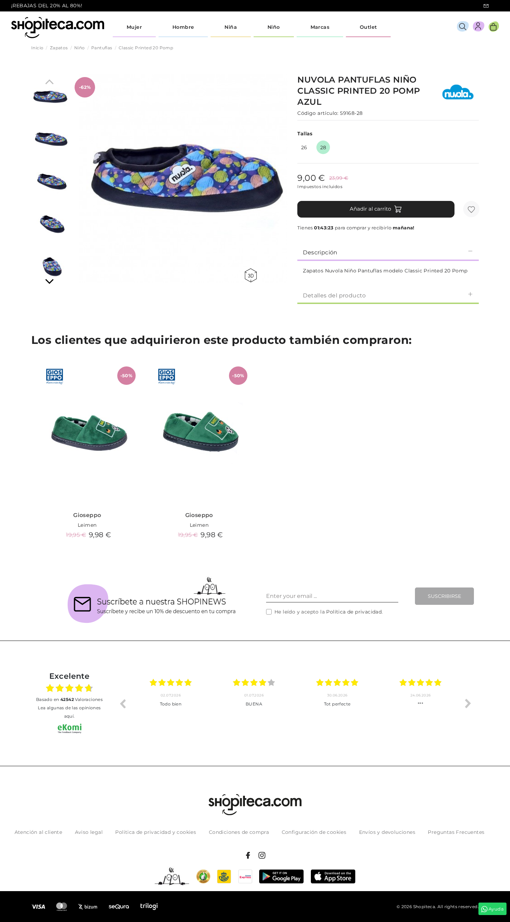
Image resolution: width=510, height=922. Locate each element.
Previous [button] (122, 703)
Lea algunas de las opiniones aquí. (69, 712)
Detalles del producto (334, 295)
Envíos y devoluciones (387, 832)
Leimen (87, 525)
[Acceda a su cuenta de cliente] (478, 27)
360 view (252, 275)
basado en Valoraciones (69, 699)
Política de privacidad (354, 612)
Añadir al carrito (370, 208)
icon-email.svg (486, 6)
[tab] (388, 252)
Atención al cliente (38, 832)
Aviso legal (89, 832)
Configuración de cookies (314, 832)
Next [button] (468, 703)
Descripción (320, 252)
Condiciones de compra (239, 832)
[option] (170, 703)
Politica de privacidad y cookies (155, 832)
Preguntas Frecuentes (456, 832)
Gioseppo (87, 515)
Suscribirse (444, 596)
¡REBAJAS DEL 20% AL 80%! (47, 5)
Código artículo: (317, 113)
